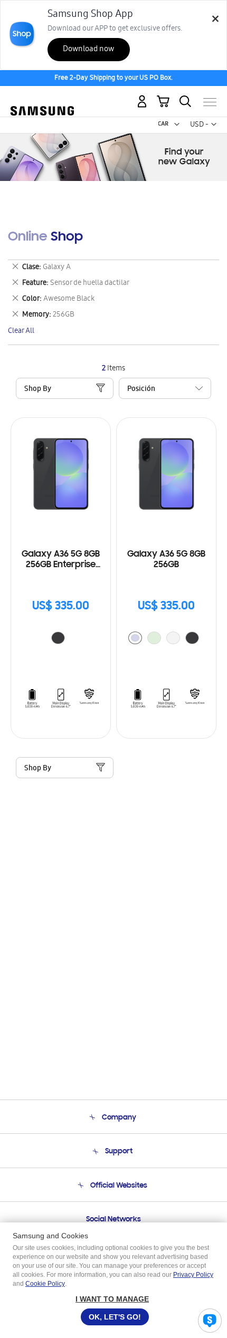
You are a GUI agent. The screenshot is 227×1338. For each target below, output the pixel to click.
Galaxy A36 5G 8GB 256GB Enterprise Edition (61, 560)
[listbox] (60, 639)
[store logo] (42, 97)
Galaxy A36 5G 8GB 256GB (166, 560)
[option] (58, 638)
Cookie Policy (45, 1283)
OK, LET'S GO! (115, 1317)
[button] (176, 124)
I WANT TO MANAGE (112, 1299)
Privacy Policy (193, 1274)
